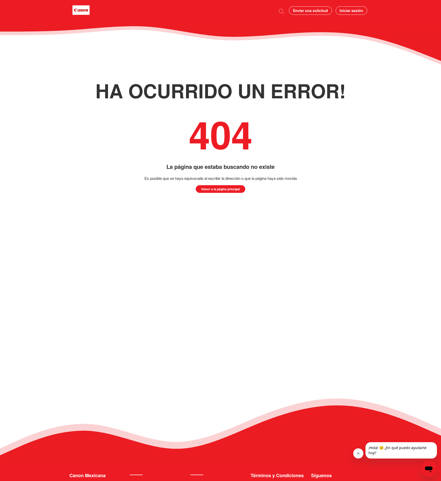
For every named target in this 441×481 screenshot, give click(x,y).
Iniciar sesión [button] (351, 10)
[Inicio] (81, 13)
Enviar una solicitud (310, 10)
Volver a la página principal (220, 189)
